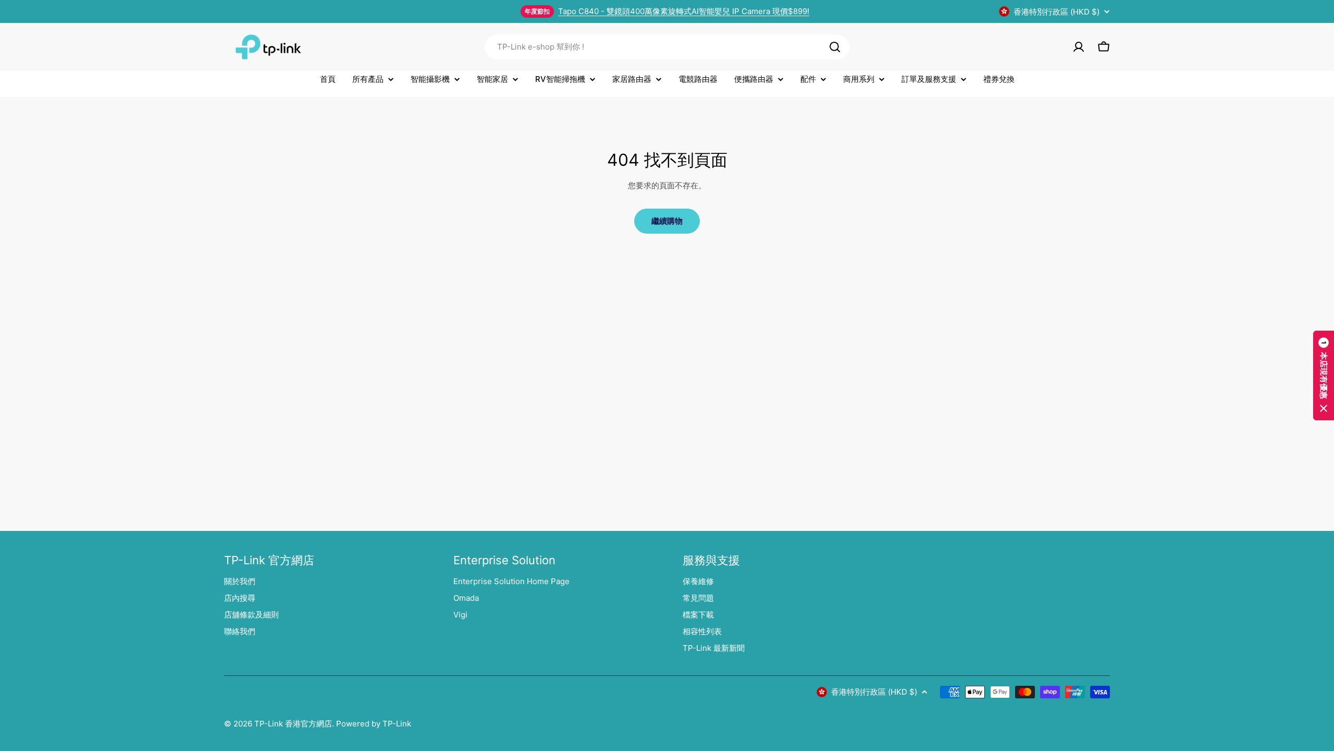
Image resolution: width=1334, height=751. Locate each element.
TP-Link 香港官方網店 (293, 724)
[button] (1323, 375)
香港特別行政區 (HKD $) (1057, 12)
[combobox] (667, 46)
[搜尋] (835, 47)
